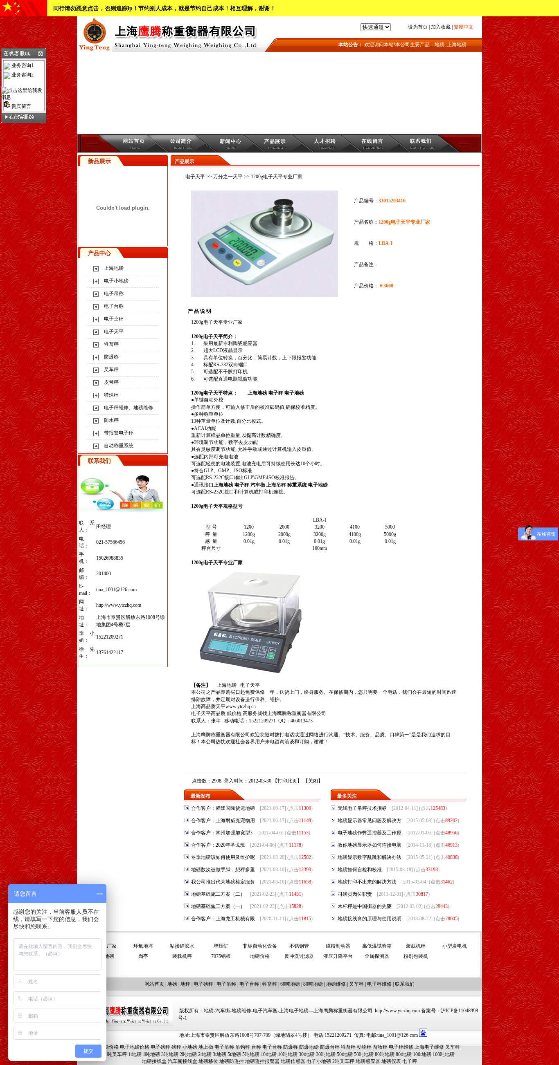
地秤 (185, 984)
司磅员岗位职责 (355, 894)
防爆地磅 (309, 1047)
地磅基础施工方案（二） (218, 894)
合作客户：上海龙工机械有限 (223, 919)
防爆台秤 (330, 1047)
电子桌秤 (114, 319)
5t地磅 (234, 1054)
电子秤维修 (379, 984)
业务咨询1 (22, 65)
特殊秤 (111, 395)
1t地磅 (135, 1054)
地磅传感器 (293, 1061)
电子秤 (275, 393)
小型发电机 (454, 946)
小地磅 (190, 1047)
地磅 (172, 984)
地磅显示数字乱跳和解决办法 (369, 857)
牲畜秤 (111, 344)
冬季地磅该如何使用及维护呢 (223, 857)
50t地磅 (345, 1054)
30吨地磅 (326, 1054)
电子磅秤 (203, 984)
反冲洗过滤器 (299, 956)
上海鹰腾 (277, 713)
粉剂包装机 (415, 956)
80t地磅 (404, 1054)
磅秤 (176, 1047)
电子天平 (114, 331)
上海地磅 (114, 268)
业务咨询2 (22, 75)
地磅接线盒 (154, 1061)
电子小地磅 (116, 281)
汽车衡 (257, 485)
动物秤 (364, 1047)
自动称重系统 (118, 445)
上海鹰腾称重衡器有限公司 (220, 735)
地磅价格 (260, 956)
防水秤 (111, 420)
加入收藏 (441, 27)
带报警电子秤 (118, 433)
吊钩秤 (242, 1047)
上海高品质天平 (208, 706)
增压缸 (221, 946)
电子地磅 (294, 393)
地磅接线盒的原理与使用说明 (369, 919)
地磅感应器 (368, 1061)
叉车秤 (111, 369)
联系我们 (405, 984)
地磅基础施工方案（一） (218, 906)
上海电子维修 (429, 1047)
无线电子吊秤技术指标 (362, 808)
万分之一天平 (228, 176)
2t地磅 (205, 1054)
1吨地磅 (151, 1054)
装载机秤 (416, 946)
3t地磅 (219, 1054)
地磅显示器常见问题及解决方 (369, 820)
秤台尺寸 (211, 548)
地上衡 (205, 1047)
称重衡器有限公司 (306, 713)
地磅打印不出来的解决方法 (367, 882)
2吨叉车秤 (343, 1061)
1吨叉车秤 (116, 1054)
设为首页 (418, 27)
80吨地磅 (313, 984)
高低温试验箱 (377, 946)
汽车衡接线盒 (182, 1061)
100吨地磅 (444, 1054)
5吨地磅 (250, 1054)
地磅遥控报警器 (262, 1061)
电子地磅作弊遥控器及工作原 (369, 833)
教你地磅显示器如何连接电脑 (369, 845)
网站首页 (154, 984)
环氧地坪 (143, 946)
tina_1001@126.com (116, 589)
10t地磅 (269, 1054)
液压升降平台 (338, 956)
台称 (256, 1047)
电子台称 (114, 306)
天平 (206, 713)
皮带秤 (111, 382)
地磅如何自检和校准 (360, 869)
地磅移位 (208, 1061)
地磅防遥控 (231, 1061)
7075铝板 (221, 956)
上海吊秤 (276, 485)
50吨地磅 (364, 1054)
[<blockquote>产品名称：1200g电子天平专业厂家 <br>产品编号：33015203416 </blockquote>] (264, 295)
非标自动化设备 (260, 946)
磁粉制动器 (338, 946)
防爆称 (111, 357)
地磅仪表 (391, 1061)
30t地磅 (307, 1054)
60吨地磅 (290, 984)
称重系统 (297, 485)
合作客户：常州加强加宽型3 (221, 833)
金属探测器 (377, 956)
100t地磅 (422, 1054)
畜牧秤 (380, 1047)
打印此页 (287, 781)
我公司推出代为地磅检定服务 (223, 882)
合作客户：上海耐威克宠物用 (223, 820)
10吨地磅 (288, 1054)
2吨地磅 (188, 1054)
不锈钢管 (299, 946)
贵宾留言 (20, 106)
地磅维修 (336, 984)
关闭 (313, 781)
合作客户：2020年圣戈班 (218, 845)
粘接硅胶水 (182, 946)
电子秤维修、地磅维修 (128, 407)
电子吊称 (114, 293)
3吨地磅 (169, 1054)
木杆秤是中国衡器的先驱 (365, 906)
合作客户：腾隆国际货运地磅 (223, 808)
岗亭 (143, 956)
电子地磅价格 (134, 1047)
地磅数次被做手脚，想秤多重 (223, 869)
